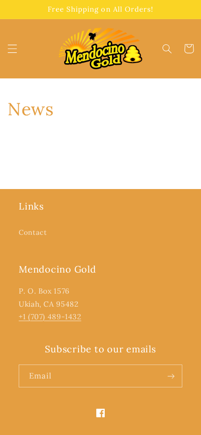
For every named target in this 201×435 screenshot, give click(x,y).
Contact (33, 232)
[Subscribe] (171, 376)
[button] (12, 48)
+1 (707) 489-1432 (50, 316)
